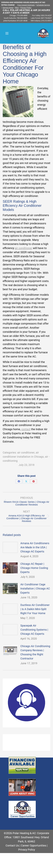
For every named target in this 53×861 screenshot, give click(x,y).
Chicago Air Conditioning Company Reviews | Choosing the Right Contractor (35, 652)
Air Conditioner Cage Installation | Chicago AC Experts (35, 588)
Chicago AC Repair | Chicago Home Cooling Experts (34, 568)
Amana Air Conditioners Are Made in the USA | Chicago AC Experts (34, 547)
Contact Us (12, 845)
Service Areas (8, 7)
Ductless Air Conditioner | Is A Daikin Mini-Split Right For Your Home (35, 609)
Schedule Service (43, 5)
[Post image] (10, 547)
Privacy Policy (25, 7)
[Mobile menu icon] (7, 33)
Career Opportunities (33, 845)
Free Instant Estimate (26, 5)
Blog (17, 7)
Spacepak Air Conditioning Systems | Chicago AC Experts (34, 629)
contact (25, 429)
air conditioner (23, 248)
